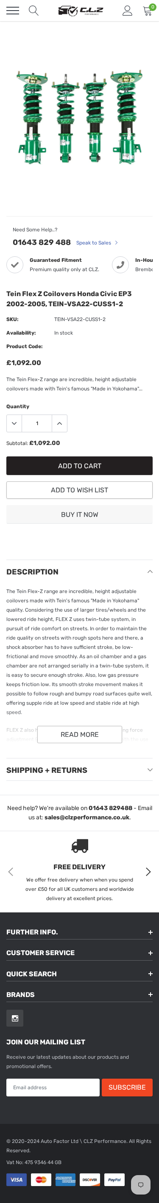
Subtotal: (17, 443)
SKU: (12, 319)
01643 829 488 (42, 242)
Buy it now (79, 515)
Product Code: (24, 346)
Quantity (17, 406)
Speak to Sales (94, 243)
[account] (128, 11)
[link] (14, 1018)
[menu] (12, 10)
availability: (21, 333)
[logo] (80, 10)
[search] (34, 10)
